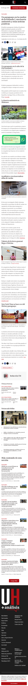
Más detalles (21, 173)
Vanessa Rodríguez (18, 535)
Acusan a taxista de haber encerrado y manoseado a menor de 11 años (9, 562)
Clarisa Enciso (14, 393)
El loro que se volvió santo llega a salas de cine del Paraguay (9, 399)
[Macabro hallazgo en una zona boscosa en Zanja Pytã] (23, 486)
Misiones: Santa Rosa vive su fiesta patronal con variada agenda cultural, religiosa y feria (10, 523)
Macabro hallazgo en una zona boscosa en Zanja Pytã (9, 488)
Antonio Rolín (16, 480)
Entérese (22, 238)
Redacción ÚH (15, 376)
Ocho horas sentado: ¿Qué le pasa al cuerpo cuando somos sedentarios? (15, 445)
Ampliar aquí (4, 301)
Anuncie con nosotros (18, 616)
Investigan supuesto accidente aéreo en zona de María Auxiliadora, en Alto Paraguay (14, 450)
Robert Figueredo (17, 574)
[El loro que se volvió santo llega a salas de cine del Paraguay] (23, 398)
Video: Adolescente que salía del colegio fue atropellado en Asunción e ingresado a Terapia (15, 439)
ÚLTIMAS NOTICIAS (18, 8)
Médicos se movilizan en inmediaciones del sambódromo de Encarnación (9, 469)
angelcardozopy (15, 263)
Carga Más (14, 580)
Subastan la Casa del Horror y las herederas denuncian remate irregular (15, 427)
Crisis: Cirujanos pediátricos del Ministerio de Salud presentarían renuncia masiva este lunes (12, 544)
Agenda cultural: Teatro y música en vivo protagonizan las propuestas (10, 389)
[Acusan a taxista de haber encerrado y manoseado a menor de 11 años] (23, 561)
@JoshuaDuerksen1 (16, 63)
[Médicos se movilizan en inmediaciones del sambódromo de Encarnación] (23, 466)
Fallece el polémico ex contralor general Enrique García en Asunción (14, 433)
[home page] (14, 2)
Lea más (7, 97)
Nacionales (4, 14)
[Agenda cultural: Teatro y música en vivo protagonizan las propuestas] (23, 388)
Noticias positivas (7, 367)
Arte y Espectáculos (6, 386)
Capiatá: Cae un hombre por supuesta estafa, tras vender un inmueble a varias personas (9, 504)
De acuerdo (14, 683)
